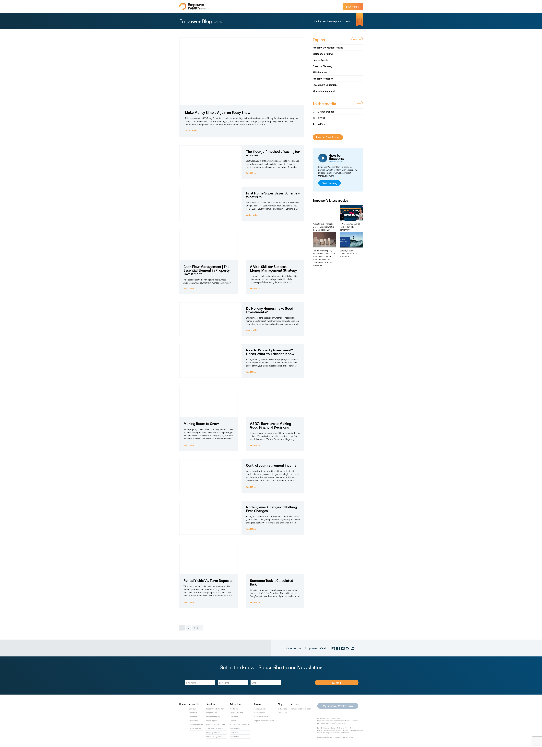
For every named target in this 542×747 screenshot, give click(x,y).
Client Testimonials (260, 716)
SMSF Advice (320, 72)
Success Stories (259, 709)
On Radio (321, 124)
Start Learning (329, 183)
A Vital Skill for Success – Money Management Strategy (273, 268)
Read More (251, 173)
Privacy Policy (348, 737)
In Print (320, 117)
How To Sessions (236, 712)
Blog (280, 704)
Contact (295, 704)
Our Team (192, 709)
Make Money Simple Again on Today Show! (218, 112)
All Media (358, 103)
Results (257, 704)
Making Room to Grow (201, 423)
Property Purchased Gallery (263, 720)
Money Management (324, 91)
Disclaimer (337, 737)
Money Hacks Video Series (240, 724)
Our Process (193, 716)
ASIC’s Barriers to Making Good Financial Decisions (270, 425)
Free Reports (235, 728)
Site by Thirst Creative (324, 737)
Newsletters (234, 736)
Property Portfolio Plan (215, 709)
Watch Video (191, 130)
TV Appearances (325, 111)
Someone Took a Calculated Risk (271, 582)
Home (182, 704)
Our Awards (193, 720)
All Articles (357, 39)
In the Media (282, 709)
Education (235, 704)
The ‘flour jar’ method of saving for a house (273, 153)
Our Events (234, 732)
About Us (194, 704)
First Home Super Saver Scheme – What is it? (273, 194)
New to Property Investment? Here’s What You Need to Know (270, 351)
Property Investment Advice (328, 47)
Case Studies (283, 712)
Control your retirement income (271, 465)
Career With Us (195, 728)
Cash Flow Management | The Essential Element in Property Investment (206, 270)
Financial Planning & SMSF (216, 724)
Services (210, 704)
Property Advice (212, 712)
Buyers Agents (320, 60)
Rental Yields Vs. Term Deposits (207, 580)
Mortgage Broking (323, 53)
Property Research (323, 78)
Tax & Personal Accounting (216, 728)
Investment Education (325, 84)
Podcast (233, 720)
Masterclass (234, 709)
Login (338, 706)
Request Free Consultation (301, 709)
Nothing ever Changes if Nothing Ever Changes (271, 508)
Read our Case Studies (327, 137)
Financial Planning (322, 66)
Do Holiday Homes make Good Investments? (269, 310)
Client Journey (259, 712)
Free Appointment (196, 724)
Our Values (193, 712)
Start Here (352, 6)
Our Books (234, 716)
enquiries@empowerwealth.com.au (338, 732)
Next (196, 627)
